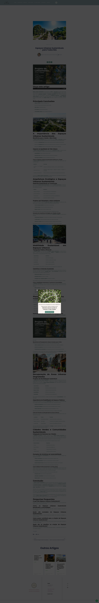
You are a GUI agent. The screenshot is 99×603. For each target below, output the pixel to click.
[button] (37, 290)
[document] (49, 301)
